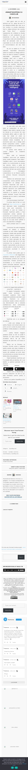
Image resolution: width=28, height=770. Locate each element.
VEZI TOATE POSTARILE (13, 495)
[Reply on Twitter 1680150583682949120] (5, 642)
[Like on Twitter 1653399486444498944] (10, 653)
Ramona (6, 627)
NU (16, 767)
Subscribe (20, 441)
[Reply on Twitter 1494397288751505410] (5, 665)
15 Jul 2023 (13, 627)
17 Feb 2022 (13, 659)
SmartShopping (7, 453)
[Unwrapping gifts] (7, 401)
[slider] (22, 570)
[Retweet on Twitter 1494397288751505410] (7, 665)
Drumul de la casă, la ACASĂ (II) (17, 406)
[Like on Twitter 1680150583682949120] (10, 642)
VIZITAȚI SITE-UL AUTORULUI (13, 497)
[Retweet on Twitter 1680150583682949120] (7, 642)
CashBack (11, 451)
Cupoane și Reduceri (9, 254)
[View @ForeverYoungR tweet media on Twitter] (11, 639)
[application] (14, 570)
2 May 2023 (13, 648)
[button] (8, 312)
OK (12, 767)
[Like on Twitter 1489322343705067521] (10, 676)
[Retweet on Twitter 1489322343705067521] (7, 676)
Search (21, 557)
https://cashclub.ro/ (15, 204)
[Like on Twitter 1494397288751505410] (10, 665)
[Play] (5, 570)
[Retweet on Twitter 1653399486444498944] (7, 653)
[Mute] (18, 570)
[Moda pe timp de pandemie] (7, 415)
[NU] (26, 763)
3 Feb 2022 (12, 670)
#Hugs (6, 673)
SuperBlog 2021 (12, 448)
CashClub (16, 451)
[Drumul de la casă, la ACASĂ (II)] (17, 401)
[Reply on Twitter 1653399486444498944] (5, 653)
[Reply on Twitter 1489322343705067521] (5, 676)
